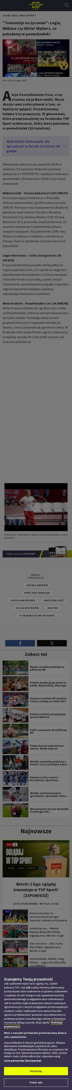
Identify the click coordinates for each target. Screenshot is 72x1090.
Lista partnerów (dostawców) (22, 1060)
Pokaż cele (36, 1082)
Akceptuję (36, 1071)
